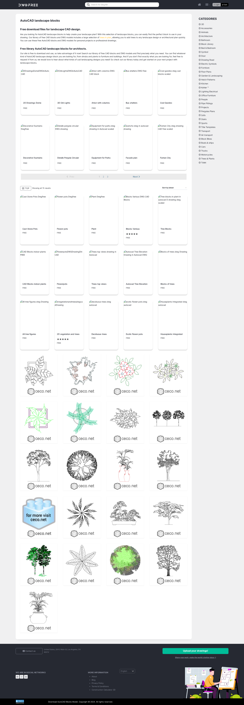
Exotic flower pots (134, 334)
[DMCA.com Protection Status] (30, 702)
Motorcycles (207, 154)
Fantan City (165, 158)
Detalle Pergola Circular (68, 158)
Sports (204, 123)
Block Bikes (206, 139)
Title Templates (208, 127)
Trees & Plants (207, 158)
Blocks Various (133, 229)
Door (203, 56)
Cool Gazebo (166, 103)
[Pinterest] (26, 677)
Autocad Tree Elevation (136, 284)
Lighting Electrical (209, 91)
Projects (205, 107)
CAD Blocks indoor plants (34, 284)
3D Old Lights (63, 103)
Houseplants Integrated (172, 334)
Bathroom (205, 40)
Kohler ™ (205, 87)
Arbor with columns (101, 103)
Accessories (206, 28)
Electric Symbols (208, 64)
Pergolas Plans (208, 111)
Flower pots (62, 229)
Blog (93, 680)
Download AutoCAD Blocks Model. (63, 702)
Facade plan (131, 158)
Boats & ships (207, 143)
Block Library (207, 44)
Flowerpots (62, 284)
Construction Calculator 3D (103, 690)
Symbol (204, 52)
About (94, 676)
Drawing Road (207, 60)
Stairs (203, 119)
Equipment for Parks (101, 158)
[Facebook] (17, 677)
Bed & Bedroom (208, 48)
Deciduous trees (99, 334)
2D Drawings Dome (32, 103)
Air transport (207, 135)
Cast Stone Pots (30, 229)
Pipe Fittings (207, 103)
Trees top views (98, 284)
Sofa (203, 115)
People (204, 99)
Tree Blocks (166, 229)
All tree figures (29, 334)
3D (202, 24)
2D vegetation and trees (68, 334)
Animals (204, 32)
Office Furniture (208, 95)
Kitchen (204, 83)
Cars (203, 147)
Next (135, 176)
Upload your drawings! (195, 650)
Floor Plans (206, 71)
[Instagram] (21, 677)
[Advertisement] (213, 210)
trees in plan (105, 37)
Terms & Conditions (100, 686)
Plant (93, 229)
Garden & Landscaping (211, 75)
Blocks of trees (168, 284)
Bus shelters (131, 103)
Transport (205, 131)
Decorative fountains (32, 158)
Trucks (204, 150)
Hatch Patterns (208, 79)
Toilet (203, 162)
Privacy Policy (98, 683)
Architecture (207, 36)
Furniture (205, 68)
